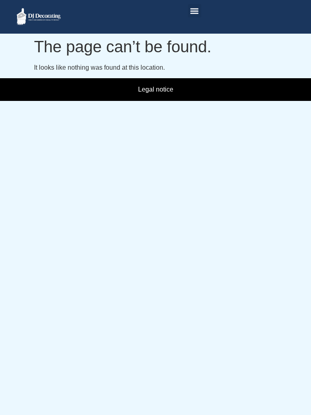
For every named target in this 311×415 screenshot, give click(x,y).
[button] (194, 10)
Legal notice (155, 89)
